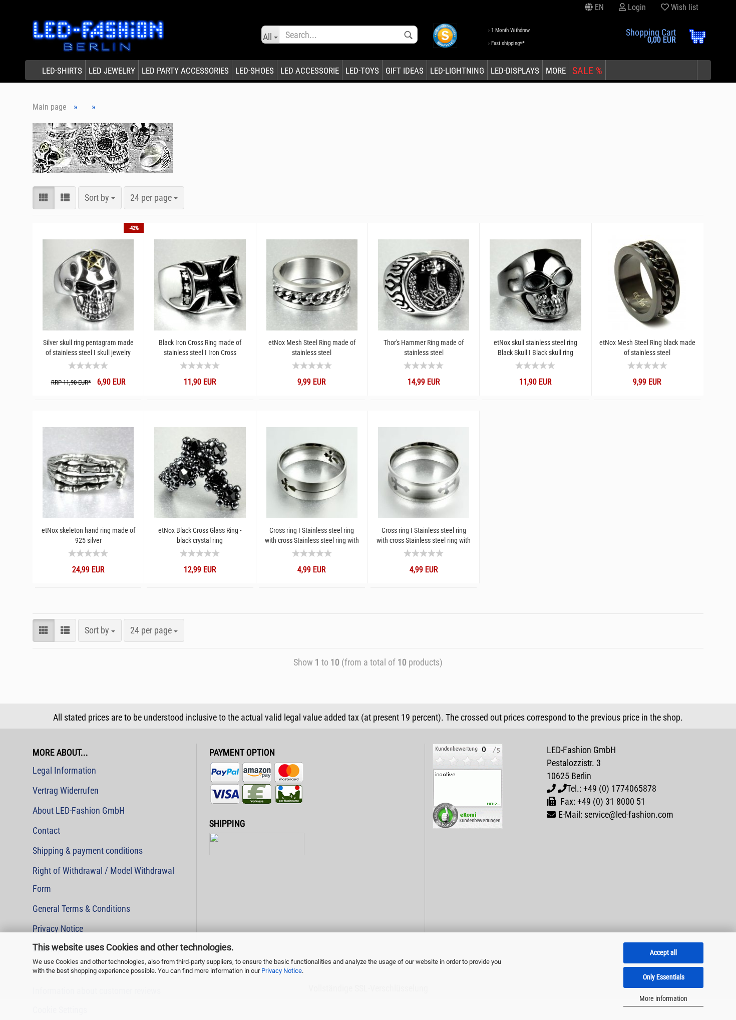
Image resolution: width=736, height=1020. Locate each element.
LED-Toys (362, 71)
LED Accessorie (309, 71)
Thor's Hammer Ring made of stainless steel (424, 347)
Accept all (663, 952)
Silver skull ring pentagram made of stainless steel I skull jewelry (88, 347)
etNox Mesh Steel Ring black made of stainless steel (647, 347)
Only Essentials (663, 977)
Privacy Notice (281, 970)
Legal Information (64, 770)
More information (663, 998)
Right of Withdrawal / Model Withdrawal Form (103, 879)
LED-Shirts (62, 71)
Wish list (683, 7)
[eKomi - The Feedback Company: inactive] (468, 785)
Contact (46, 830)
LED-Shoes (254, 71)
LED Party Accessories (185, 71)
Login (636, 7)
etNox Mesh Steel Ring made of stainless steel (311, 347)
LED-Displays (515, 71)
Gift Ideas (405, 71)
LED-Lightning (457, 71)
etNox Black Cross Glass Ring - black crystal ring (199, 535)
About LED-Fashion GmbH (79, 810)
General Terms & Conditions (81, 908)
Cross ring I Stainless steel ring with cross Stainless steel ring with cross (312, 535)
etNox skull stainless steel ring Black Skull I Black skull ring (535, 347)
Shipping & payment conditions (88, 850)
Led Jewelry (112, 71)
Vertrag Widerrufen (66, 790)
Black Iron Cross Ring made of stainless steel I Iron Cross (200, 347)
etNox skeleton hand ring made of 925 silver (88, 535)
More (556, 71)
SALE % (587, 71)
